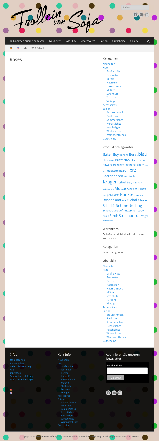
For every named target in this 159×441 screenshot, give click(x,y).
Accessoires (88, 41)
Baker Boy (111, 154)
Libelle (123, 182)
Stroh (114, 215)
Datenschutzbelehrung (22, 376)
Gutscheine (119, 41)
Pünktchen (138, 195)
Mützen (111, 90)
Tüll (137, 215)
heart (122, 170)
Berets (110, 79)
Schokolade (110, 210)
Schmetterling (129, 205)
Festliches (112, 116)
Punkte (126, 194)
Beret (133, 154)
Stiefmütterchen (127, 210)
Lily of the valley (135, 183)
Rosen (108, 200)
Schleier (142, 200)
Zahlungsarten (17, 359)
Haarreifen (113, 82)
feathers (130, 164)
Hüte (106, 67)
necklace (132, 189)
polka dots (113, 195)
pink (104, 195)
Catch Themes (131, 436)
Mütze (120, 188)
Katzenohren (113, 176)
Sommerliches (115, 120)
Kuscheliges (113, 127)
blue (105, 160)
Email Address (114, 365)
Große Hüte (113, 71)
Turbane (111, 97)
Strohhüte (112, 93)
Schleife (109, 205)
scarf (125, 200)
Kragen (110, 182)
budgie (111, 161)
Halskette (113, 170)
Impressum (15, 372)
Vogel (144, 216)
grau (146, 165)
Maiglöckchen (108, 189)
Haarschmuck (115, 86)
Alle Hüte (71, 41)
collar (132, 160)
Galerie (134, 41)
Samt (117, 200)
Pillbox (142, 189)
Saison (104, 41)
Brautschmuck (115, 112)
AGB (12, 369)
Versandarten (17, 363)
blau (142, 154)
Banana (123, 154)
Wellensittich (108, 221)
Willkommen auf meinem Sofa (27, 41)
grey (104, 171)
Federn (139, 164)
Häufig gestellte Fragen (22, 379)
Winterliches (114, 131)
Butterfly (122, 160)
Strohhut (126, 215)
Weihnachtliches (116, 135)
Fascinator (113, 75)
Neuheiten (55, 41)
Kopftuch (129, 176)
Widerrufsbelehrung (20, 366)
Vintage (111, 101)
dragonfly (118, 164)
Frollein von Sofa (45, 436)
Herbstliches (114, 123)
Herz (131, 170)
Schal (132, 200)
